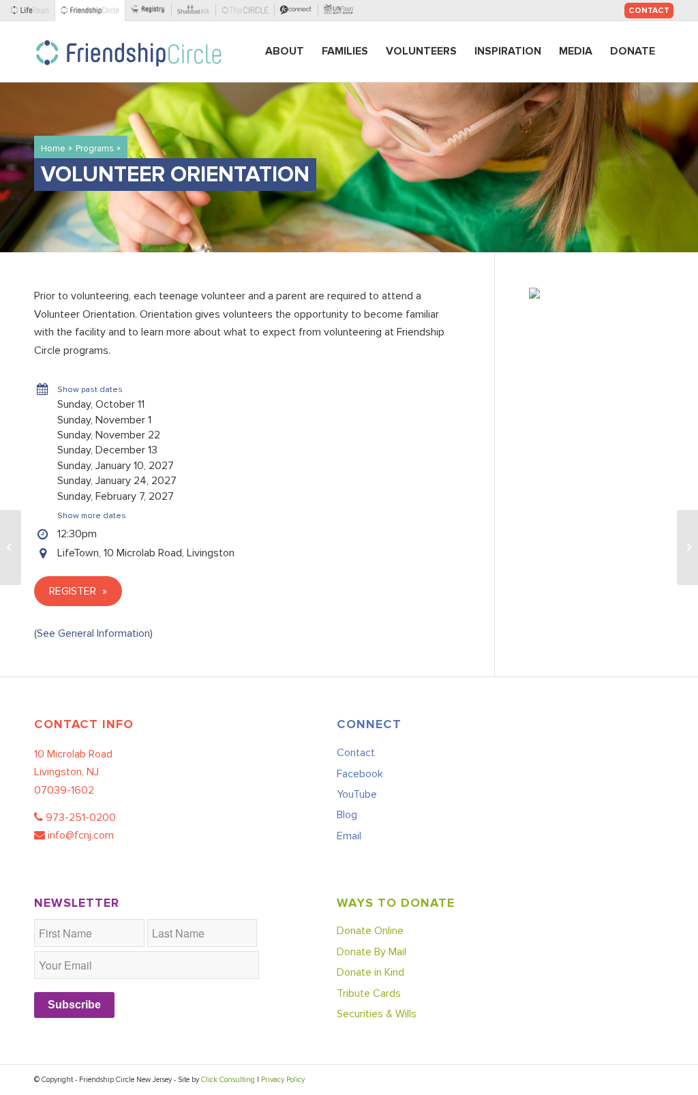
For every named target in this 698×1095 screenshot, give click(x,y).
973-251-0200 (81, 817)
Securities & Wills (376, 1014)
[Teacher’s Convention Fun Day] (687, 547)
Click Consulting (228, 1079)
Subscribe (74, 1004)
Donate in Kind (370, 972)
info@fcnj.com (81, 835)
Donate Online (370, 930)
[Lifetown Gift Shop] (341, 10)
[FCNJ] (92, 10)
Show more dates (91, 516)
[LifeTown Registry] (151, 10)
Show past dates (90, 390)
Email (349, 836)
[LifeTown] (32, 10)
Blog (347, 815)
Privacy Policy (283, 1079)
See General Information (93, 633)
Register (74, 591)
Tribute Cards (369, 993)
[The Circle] (248, 10)
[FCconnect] (298, 10)
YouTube (357, 794)
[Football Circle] (10, 547)
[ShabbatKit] (196, 10)
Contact (648, 10)
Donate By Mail (371, 952)
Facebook (360, 774)
